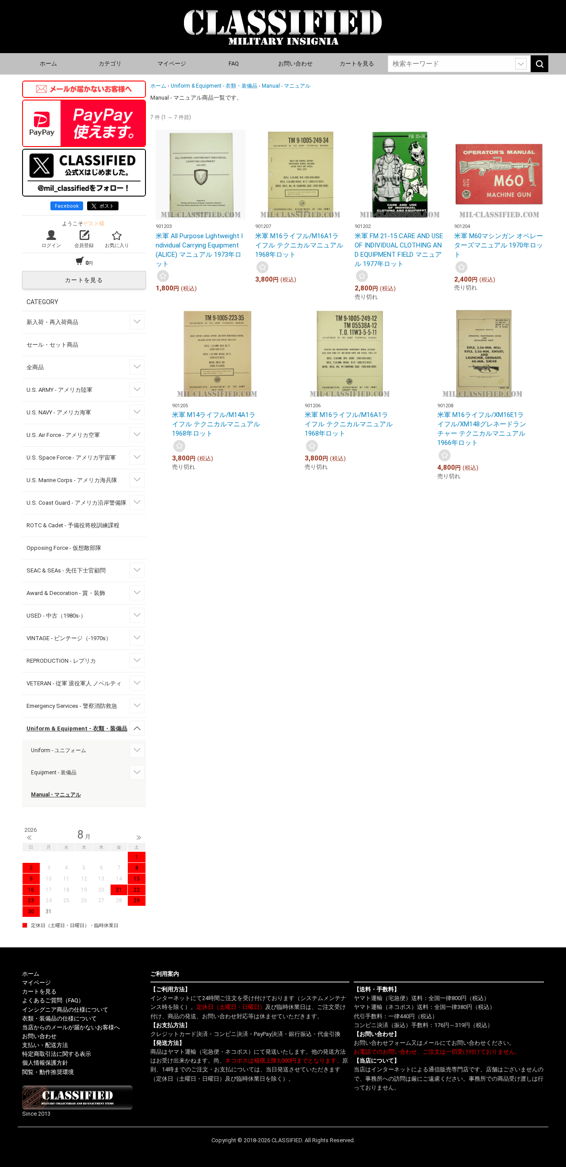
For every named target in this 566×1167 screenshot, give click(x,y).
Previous (29, 837)
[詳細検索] (521, 64)
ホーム (48, 63)
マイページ (171, 63)
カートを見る (357, 63)
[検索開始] (539, 63)
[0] (163, 276)
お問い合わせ (295, 63)
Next (139, 837)
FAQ (234, 63)
